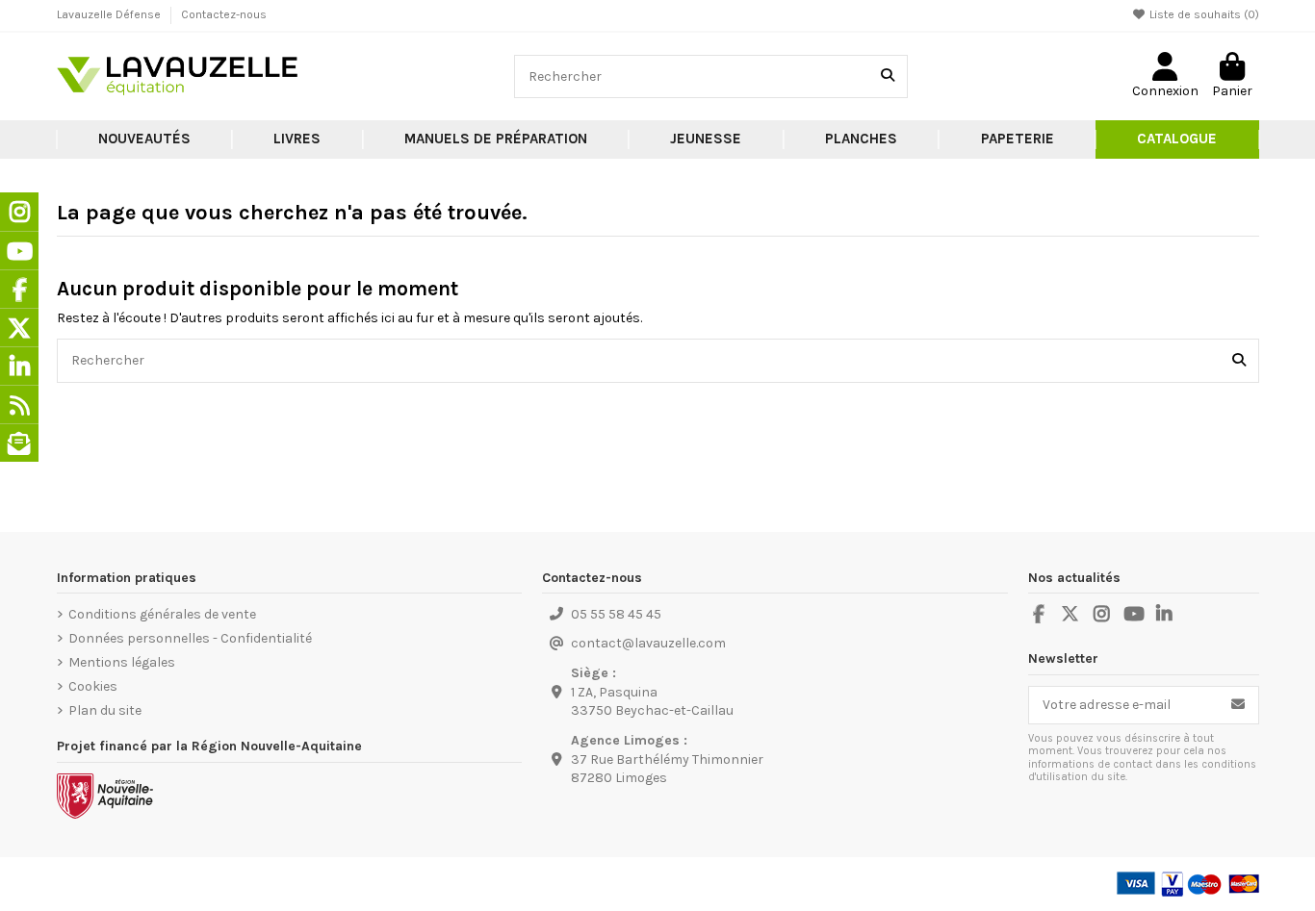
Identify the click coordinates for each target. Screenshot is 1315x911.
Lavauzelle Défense (110, 14)
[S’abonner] (1238, 705)
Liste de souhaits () (1203, 14)
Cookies (92, 686)
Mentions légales (121, 662)
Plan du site (105, 710)
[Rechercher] (887, 76)
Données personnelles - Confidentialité (190, 638)
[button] (297, 139)
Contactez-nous (224, 14)
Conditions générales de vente (162, 614)
